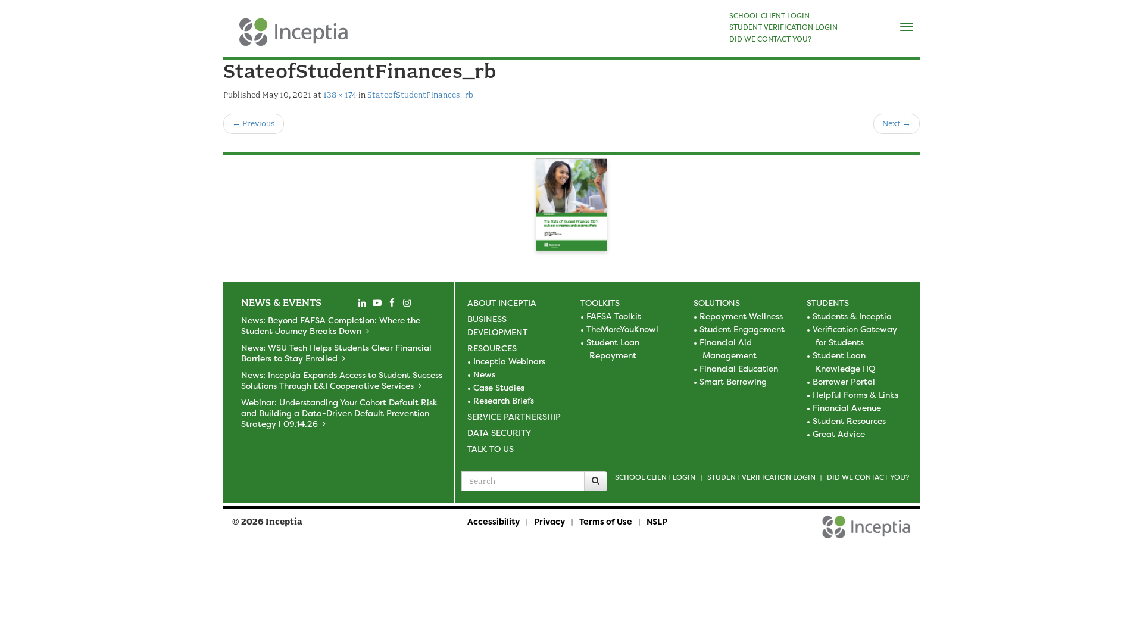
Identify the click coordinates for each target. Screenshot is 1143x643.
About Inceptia (501, 302)
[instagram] (406, 303)
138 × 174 (340, 94)
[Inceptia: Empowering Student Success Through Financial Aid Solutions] (233, 38)
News (484, 374)
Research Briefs (503, 400)
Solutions (717, 302)
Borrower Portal (844, 381)
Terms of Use (605, 521)
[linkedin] (362, 303)
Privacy (549, 521)
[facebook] (391, 303)
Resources (492, 348)
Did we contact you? (868, 477)
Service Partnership (514, 416)
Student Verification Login (761, 477)
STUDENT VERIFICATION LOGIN (783, 27)
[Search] (595, 481)
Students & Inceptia (852, 316)
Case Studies (498, 387)
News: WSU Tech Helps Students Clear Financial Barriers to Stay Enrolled (336, 353)
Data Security (499, 432)
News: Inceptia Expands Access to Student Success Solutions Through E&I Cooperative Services (341, 380)
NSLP (657, 521)
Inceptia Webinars (509, 361)
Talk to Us (490, 448)
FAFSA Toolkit (613, 316)
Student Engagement (742, 329)
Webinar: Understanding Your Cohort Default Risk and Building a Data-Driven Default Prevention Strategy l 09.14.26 (339, 413)
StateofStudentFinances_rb (420, 94)
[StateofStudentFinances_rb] (571, 206)
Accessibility (493, 521)
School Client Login (655, 477)
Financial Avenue (847, 407)
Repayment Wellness (741, 316)
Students (828, 302)
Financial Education (738, 368)
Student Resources (849, 420)
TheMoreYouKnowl (622, 329)
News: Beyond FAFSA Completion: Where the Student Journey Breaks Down (330, 325)
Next (896, 123)
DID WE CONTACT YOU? (770, 39)
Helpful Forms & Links (855, 394)
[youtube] (377, 303)
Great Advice (839, 433)
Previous (253, 123)
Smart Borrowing (733, 381)
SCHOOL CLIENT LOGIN (769, 16)
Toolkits (600, 302)
